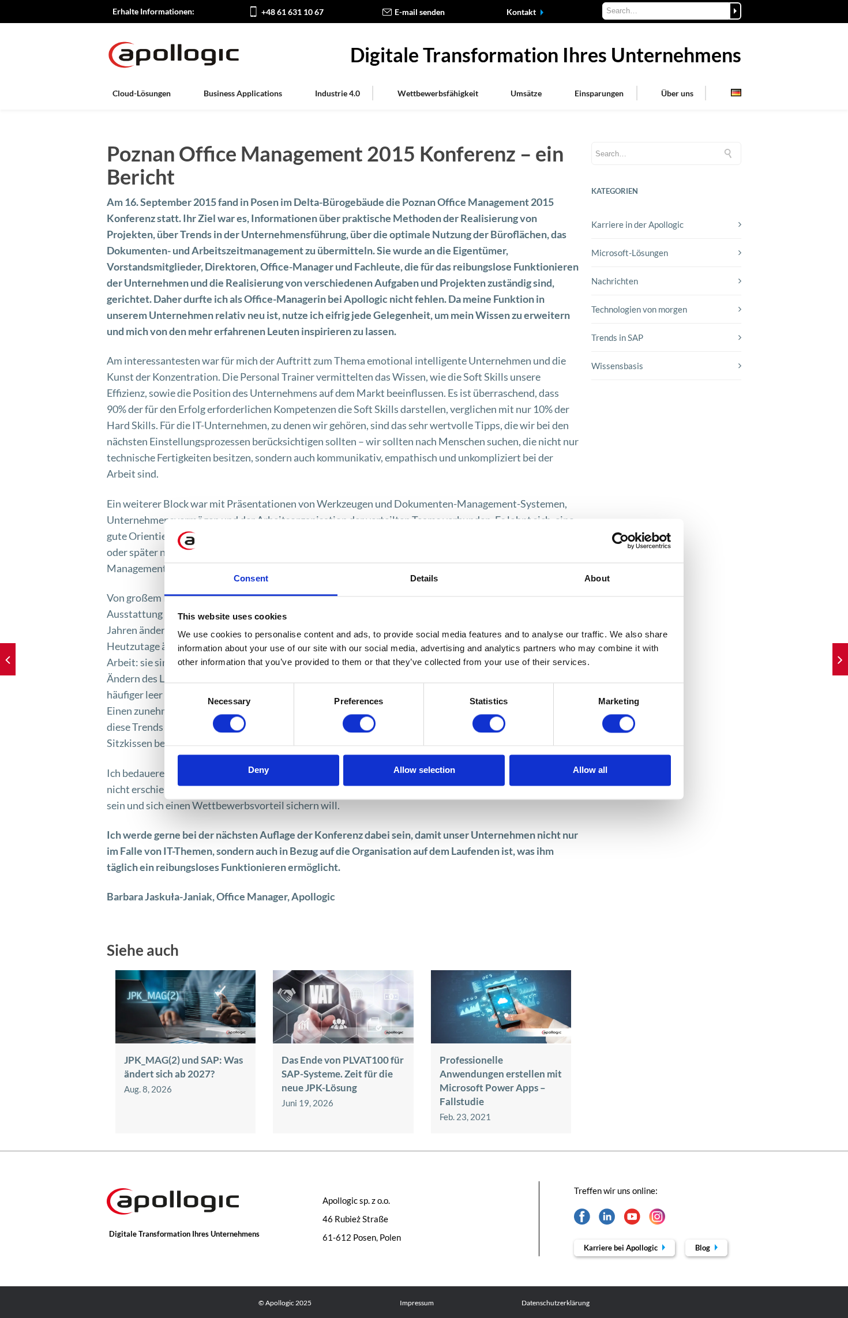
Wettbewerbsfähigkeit (437, 93)
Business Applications (243, 93)
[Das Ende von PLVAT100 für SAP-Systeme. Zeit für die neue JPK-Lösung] (343, 1040)
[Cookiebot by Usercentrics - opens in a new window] (620, 540)
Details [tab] (424, 579)
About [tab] (597, 579)
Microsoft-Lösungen (629, 252)
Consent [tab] (251, 579)
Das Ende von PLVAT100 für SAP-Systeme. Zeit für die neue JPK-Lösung (343, 1074)
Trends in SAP (617, 337)
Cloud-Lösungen (141, 93)
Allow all (590, 770)
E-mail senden (420, 12)
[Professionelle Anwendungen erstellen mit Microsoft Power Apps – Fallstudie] (501, 1040)
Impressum (417, 1302)
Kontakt (522, 12)
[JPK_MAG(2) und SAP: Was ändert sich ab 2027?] (185, 1040)
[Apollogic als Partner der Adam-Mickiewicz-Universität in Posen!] (8, 659)
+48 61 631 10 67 (292, 12)
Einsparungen (599, 93)
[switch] (359, 723)
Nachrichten (614, 281)
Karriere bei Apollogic (621, 1247)
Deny (258, 770)
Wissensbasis (617, 366)
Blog (703, 1247)
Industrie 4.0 (337, 93)
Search (735, 11)
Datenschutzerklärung (555, 1302)
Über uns (677, 93)
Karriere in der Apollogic (637, 224)
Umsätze (526, 93)
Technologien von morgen (639, 309)
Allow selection (424, 770)
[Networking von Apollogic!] (840, 659)
